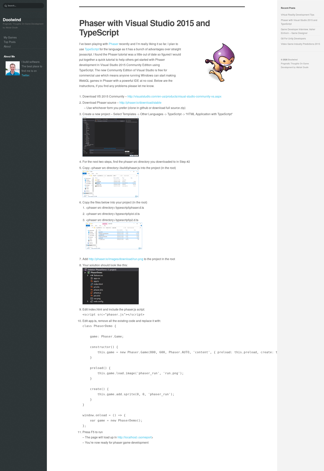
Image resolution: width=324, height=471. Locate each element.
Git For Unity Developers (293, 38)
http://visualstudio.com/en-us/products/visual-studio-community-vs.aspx (174, 96)
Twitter (25, 75)
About (7, 46)
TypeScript (92, 49)
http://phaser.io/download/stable (140, 102)
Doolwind (12, 19)
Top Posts (10, 42)
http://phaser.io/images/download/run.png (116, 259)
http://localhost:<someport (135, 437)
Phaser (113, 44)
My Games (10, 37)
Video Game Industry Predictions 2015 (300, 43)
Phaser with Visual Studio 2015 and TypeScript (144, 27)
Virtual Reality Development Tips (297, 14)
